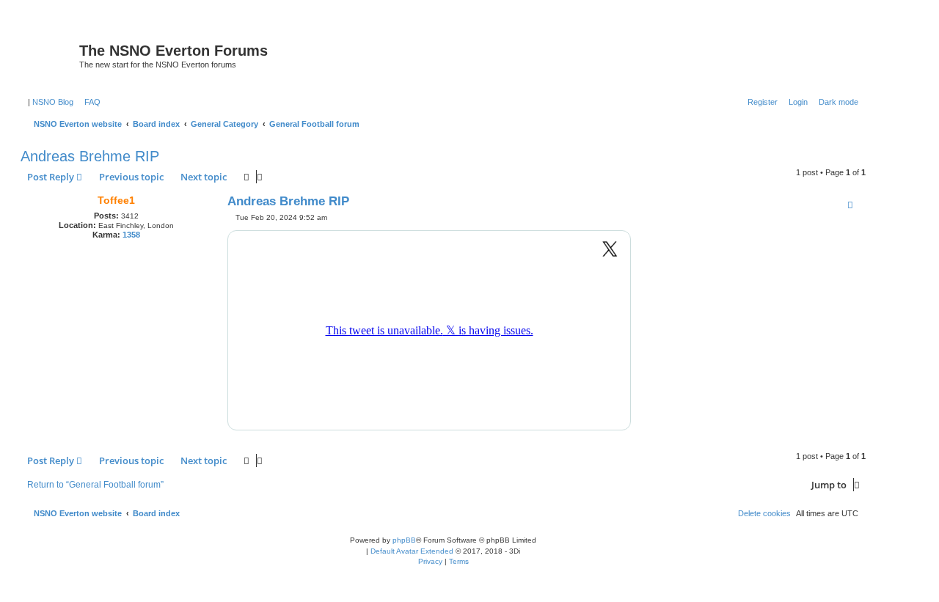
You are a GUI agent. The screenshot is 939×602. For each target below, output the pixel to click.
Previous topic (131, 176)
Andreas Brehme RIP (90, 156)
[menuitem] (89, 102)
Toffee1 (116, 200)
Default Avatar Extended (411, 551)
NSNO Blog (52, 102)
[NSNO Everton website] (51, 55)
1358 (131, 234)
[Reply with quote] (850, 204)
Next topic (203, 176)
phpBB (404, 540)
